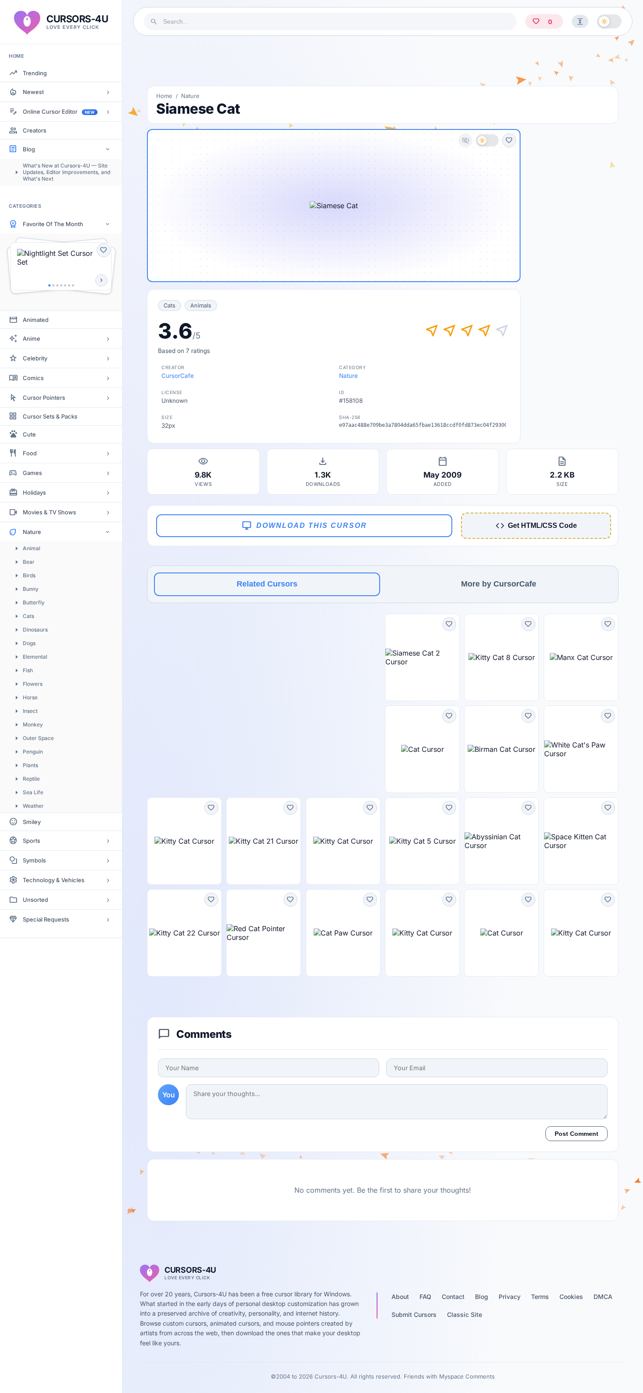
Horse (30, 697)
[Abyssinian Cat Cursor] (501, 841)
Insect (30, 711)
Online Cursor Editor (58, 111)
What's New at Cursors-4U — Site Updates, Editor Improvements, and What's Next (66, 172)
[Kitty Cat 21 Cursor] (263, 841)
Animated (36, 319)
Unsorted (35, 899)
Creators (34, 130)
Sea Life (33, 792)
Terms (540, 1296)
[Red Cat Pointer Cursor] (263, 933)
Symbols (34, 860)
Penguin (33, 751)
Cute (29, 434)
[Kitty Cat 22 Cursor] (184, 933)
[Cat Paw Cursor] (343, 933)
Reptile (31, 778)
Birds (29, 575)
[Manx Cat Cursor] (581, 657)
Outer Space (38, 738)
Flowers (32, 684)
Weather (33, 806)
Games (32, 472)
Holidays (34, 492)
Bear (29, 562)
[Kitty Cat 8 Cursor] (501, 657)
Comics (33, 377)
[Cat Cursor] (422, 749)
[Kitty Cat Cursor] (184, 841)
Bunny (30, 589)
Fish (28, 670)
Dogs (29, 643)
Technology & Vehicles (53, 879)
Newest (33, 91)
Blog (29, 149)
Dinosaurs (35, 629)
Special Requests (46, 919)
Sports (31, 840)
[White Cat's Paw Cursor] (581, 749)
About (400, 1296)
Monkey (33, 724)
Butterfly (34, 602)
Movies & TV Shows (49, 512)
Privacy (510, 1296)
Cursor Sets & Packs (50, 416)
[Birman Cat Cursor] (501, 749)
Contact (453, 1296)
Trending (35, 73)
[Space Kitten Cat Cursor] (581, 841)
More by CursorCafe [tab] (498, 584)
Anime (31, 338)
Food (30, 453)
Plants (30, 765)
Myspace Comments (467, 1376)
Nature (32, 531)
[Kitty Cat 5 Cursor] (422, 841)
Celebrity (35, 358)
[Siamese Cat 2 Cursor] (422, 657)
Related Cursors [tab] (267, 584)
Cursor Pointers (44, 397)
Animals (200, 305)
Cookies (571, 1296)
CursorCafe (177, 375)
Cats (28, 616)
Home (164, 95)
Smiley (32, 821)
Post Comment (576, 1133)
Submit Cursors (414, 1314)
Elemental (35, 656)
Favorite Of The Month (53, 223)
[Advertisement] (383, 60)
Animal (31, 548)
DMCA (603, 1296)
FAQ (425, 1296)
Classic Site (464, 1314)
